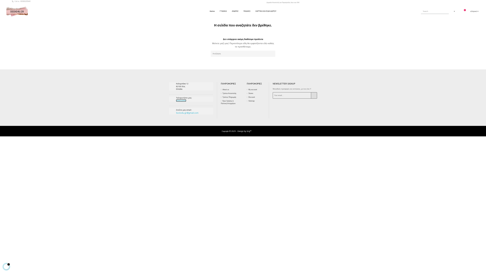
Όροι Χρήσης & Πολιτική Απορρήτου (228, 102)
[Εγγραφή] (314, 95)
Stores (250, 93)
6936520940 (25, 1)
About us (225, 89)
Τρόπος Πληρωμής (229, 97)
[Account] (453, 11)
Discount (251, 97)
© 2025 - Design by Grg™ (240, 131)
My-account (252, 89)
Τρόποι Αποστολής (229, 93)
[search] (446, 11)
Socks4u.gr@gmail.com (187, 112)
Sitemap (251, 101)
